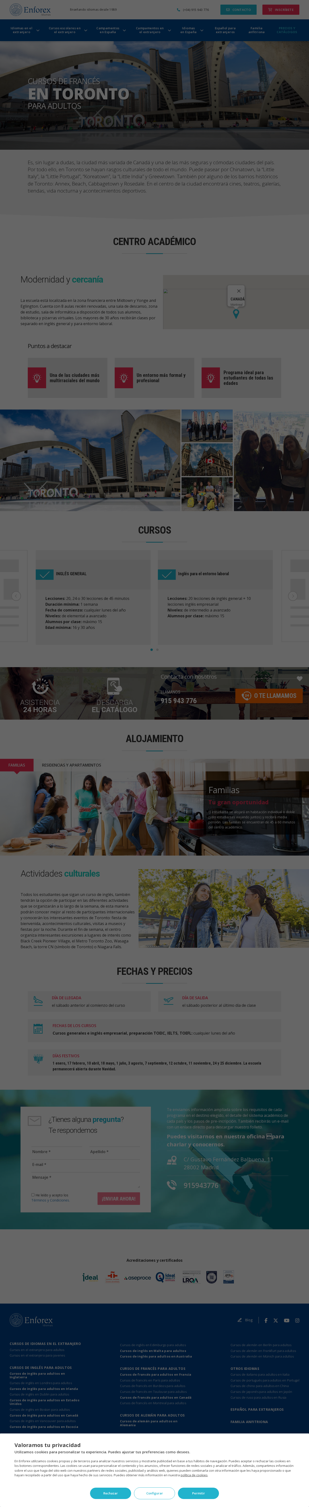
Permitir (198, 1493)
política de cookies (194, 1475)
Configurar (154, 1493)
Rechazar (110, 1493)
